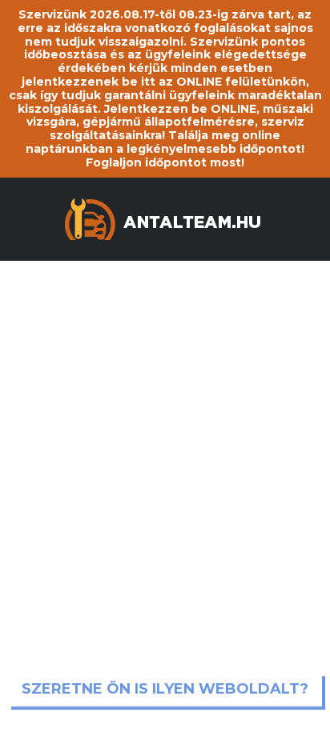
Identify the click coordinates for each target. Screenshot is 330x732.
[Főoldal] (165, 217)
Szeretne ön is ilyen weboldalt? (165, 689)
